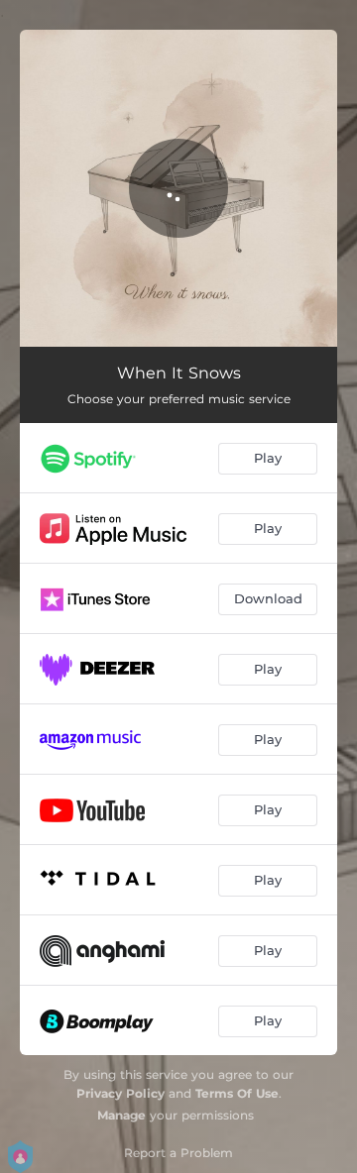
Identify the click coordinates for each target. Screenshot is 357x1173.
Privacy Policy (120, 1093)
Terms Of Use (237, 1093)
